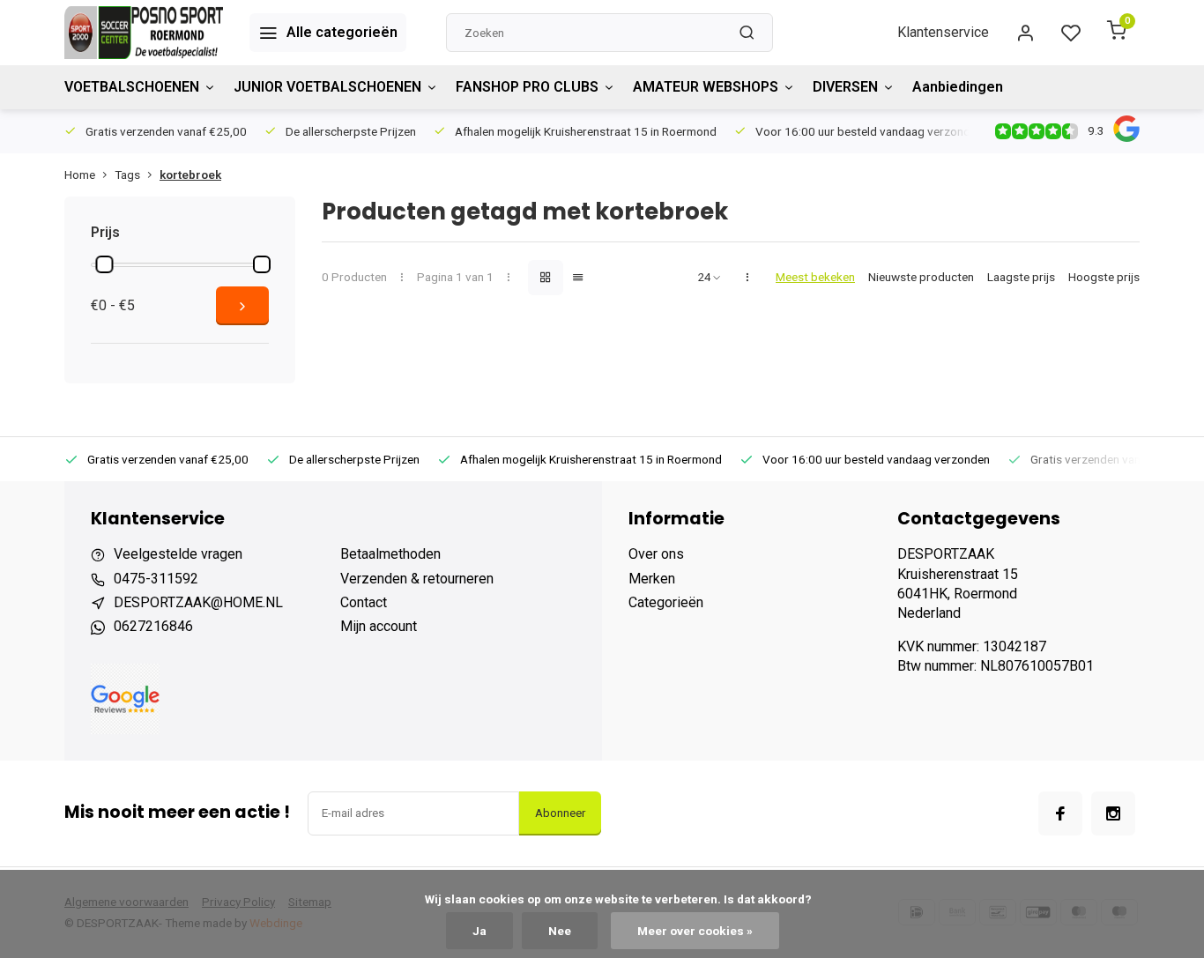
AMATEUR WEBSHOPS (705, 86)
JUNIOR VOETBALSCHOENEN (327, 86)
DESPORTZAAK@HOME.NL (198, 602)
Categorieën (665, 602)
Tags (127, 174)
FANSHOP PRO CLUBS (527, 86)
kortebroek (190, 174)
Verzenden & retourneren (417, 578)
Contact (363, 602)
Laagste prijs (1021, 277)
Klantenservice (943, 32)
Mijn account (378, 626)
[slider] (104, 264)
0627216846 (153, 626)
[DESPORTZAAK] (143, 32)
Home (79, 174)
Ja (479, 931)
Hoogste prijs (1104, 277)
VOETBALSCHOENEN (131, 86)
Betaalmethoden (390, 554)
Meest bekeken (815, 277)
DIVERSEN (845, 86)
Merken (651, 578)
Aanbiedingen (957, 86)
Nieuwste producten (921, 277)
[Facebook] (1060, 813)
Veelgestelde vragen (178, 554)
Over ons (656, 554)
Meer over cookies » (695, 931)
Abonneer (560, 813)
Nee (559, 931)
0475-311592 (156, 578)
